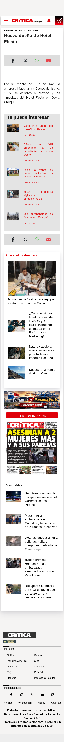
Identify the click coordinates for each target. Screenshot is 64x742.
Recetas (11, 678)
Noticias (8, 702)
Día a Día (12, 666)
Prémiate (39, 672)
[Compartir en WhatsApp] (38, 60)
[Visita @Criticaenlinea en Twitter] (21, 694)
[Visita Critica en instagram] (52, 694)
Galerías (56, 702)
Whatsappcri (24, 702)
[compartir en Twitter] (25, 61)
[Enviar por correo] (48, 61)
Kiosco (38, 655)
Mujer (10, 672)
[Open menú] (6, 20)
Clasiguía (39, 666)
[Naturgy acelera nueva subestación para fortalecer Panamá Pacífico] (16, 352)
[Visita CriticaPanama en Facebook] (11, 694)
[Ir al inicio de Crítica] (27, 20)
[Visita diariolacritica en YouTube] (42, 694)
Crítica (10, 655)
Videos (41, 702)
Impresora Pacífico (44, 678)
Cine (36, 661)
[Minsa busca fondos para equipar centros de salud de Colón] (32, 277)
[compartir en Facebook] (13, 61)
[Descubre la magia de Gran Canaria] (16, 372)
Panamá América (17, 661)
